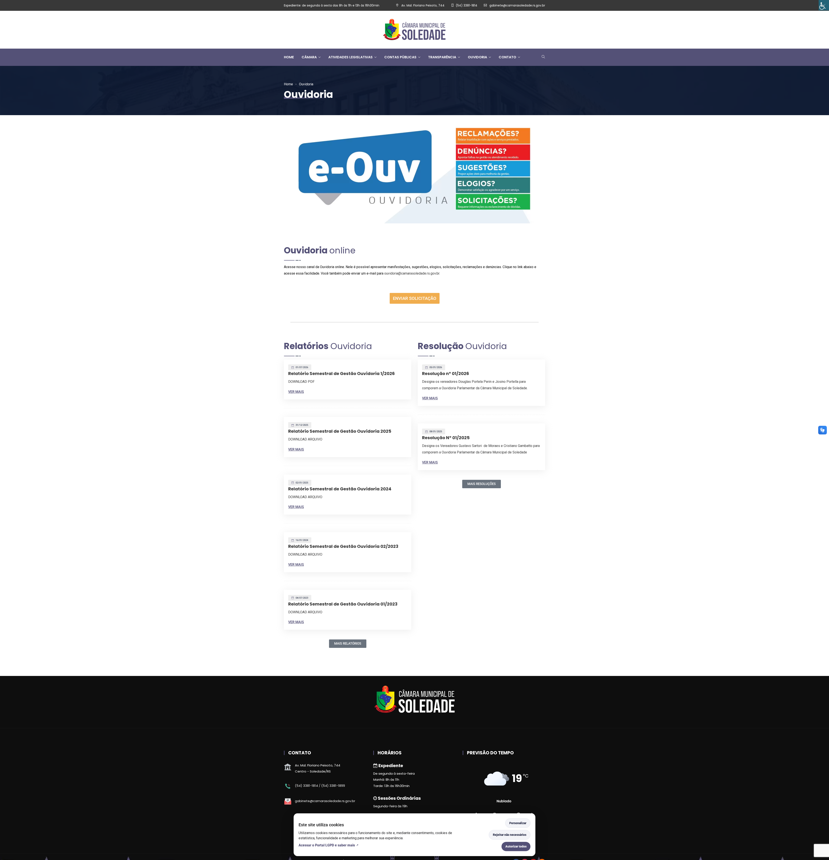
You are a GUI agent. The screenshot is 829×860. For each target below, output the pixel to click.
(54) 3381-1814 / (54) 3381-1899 (320, 785)
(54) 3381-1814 (466, 5)
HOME (289, 57)
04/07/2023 (301, 597)
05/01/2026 (435, 367)
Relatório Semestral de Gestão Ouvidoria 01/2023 (342, 604)
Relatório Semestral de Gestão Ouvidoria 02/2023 (343, 546)
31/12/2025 (301, 425)
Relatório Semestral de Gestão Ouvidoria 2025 (339, 431)
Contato (507, 57)
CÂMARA (309, 57)
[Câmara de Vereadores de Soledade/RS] (414, 30)
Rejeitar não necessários (509, 834)
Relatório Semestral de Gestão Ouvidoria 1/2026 (341, 373)
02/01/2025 (301, 482)
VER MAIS (296, 392)
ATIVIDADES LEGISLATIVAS (350, 57)
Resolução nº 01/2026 (445, 373)
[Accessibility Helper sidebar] (824, 5)
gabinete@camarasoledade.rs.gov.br (517, 5)
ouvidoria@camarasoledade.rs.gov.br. (412, 273)
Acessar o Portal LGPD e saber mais (327, 845)
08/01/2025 (435, 431)
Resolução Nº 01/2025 (446, 438)
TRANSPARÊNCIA (442, 57)
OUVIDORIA (477, 57)
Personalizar (517, 823)
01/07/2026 (301, 367)
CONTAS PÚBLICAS (400, 57)
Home (288, 84)
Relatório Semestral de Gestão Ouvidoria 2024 (339, 489)
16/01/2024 (301, 540)
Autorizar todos (516, 846)
